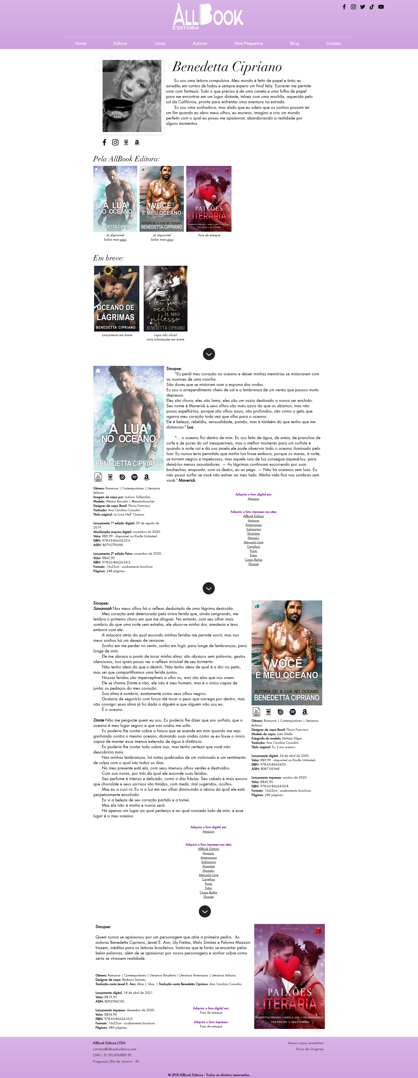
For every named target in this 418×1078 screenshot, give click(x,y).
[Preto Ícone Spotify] (134, 477)
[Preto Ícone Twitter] (362, 6)
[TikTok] (371, 6)
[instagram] (353, 6)
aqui (123, 239)
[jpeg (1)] (98, 477)
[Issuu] (122, 477)
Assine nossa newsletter (306, 1043)
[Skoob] (126, 142)
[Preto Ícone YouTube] (381, 6)
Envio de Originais (310, 1049)
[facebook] (344, 6)
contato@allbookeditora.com (114, 1049)
